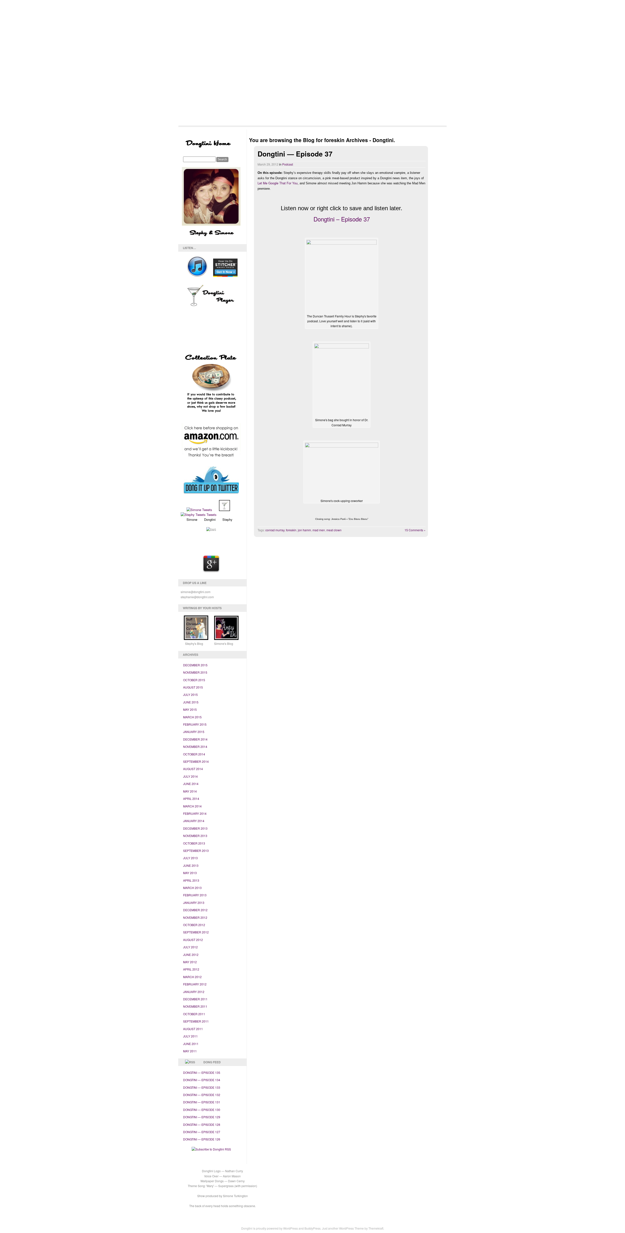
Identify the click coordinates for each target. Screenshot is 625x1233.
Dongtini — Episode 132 (201, 1095)
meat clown (334, 530)
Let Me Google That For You (278, 183)
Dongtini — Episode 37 (295, 154)
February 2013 (195, 895)
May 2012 (190, 962)
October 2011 (194, 1014)
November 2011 (195, 1006)
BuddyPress (312, 1228)
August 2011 (193, 1029)
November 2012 (195, 917)
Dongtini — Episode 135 (201, 1072)
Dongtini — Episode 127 (201, 1132)
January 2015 (193, 732)
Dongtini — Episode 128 (201, 1124)
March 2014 (192, 806)
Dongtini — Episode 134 (201, 1080)
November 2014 (195, 746)
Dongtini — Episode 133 (201, 1087)
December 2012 (195, 910)
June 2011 (190, 1044)
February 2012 (195, 984)
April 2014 (191, 798)
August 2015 (193, 687)
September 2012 (196, 932)
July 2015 (190, 694)
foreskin (291, 530)
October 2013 (194, 843)
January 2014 (193, 821)
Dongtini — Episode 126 (201, 1139)
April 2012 (191, 969)
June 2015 (190, 702)
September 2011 (196, 1021)
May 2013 (190, 873)
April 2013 (191, 880)
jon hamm (304, 530)
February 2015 (195, 724)
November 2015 (195, 672)
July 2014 (190, 776)
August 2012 (193, 940)
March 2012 (192, 977)
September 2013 (196, 850)
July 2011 (190, 1036)
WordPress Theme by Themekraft (361, 1228)
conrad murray (274, 530)
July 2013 (190, 858)
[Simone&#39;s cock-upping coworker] (341, 470)
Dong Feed (212, 1062)
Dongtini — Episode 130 (201, 1110)
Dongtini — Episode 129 (201, 1117)
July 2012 (190, 947)
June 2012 (190, 954)
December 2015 (195, 665)
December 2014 (195, 739)
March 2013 (192, 888)
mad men (318, 530)
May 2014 (190, 791)
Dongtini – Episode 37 (341, 219)
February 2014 (195, 813)
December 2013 (195, 828)
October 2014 (194, 754)
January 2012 (193, 992)
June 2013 (190, 865)
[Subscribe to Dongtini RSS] (211, 1149)
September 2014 (196, 761)
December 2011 (195, 999)
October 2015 (194, 680)
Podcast (287, 164)
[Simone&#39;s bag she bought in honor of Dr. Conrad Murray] (341, 380)
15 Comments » (415, 530)
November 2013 (195, 836)
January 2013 (193, 902)
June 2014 (190, 784)
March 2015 (192, 717)
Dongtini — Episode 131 (201, 1102)
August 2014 (193, 769)
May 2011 (190, 1051)
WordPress (290, 1228)
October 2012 (194, 925)
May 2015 (190, 709)
